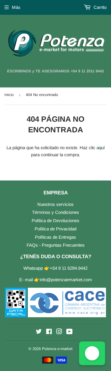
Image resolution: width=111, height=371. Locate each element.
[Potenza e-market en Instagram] (59, 332)
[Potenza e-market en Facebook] (49, 332)
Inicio (9, 94)
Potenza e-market (57, 348)
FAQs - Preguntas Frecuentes (56, 245)
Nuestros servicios (55, 204)
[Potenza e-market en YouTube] (69, 332)
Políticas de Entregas (55, 237)
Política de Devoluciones (55, 220)
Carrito (99, 7)
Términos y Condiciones (55, 212)
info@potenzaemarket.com (66, 279)
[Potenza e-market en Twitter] (39, 332)
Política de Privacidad (55, 228)
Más (16, 7)
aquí (100, 147)
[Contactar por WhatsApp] (92, 353)
